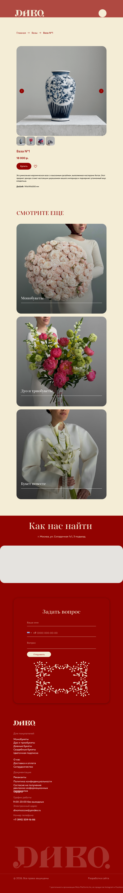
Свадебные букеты (25, 749)
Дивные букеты (23, 746)
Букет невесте (33, 483)
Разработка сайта (98, 878)
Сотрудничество (23, 766)
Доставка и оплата (25, 763)
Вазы (35, 32)
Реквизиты (20, 777)
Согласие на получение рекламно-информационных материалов (31, 788)
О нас (17, 759)
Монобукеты (32, 298)
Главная (21, 32)
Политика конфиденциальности (33, 781)
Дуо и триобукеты (37, 390)
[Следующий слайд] (101, 91)
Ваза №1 (48, 32)
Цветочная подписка (26, 752)
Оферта (18, 791)
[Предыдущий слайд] (22, 91)
